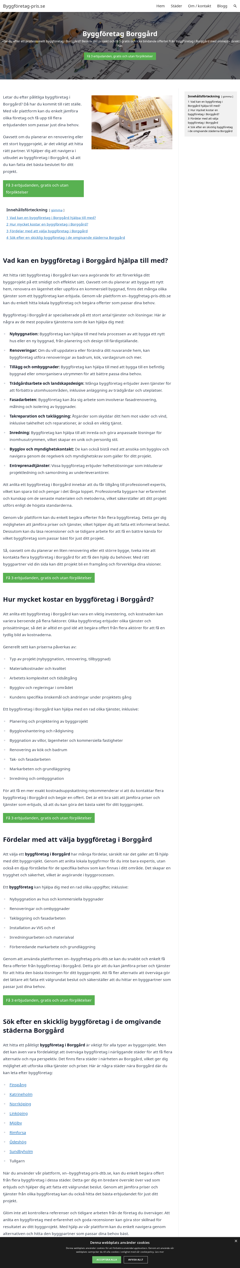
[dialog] (120, 1252)
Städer (176, 5)
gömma (56, 210)
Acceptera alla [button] (107, 1259)
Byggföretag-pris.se (24, 6)
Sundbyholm (21, 1151)
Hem (160, 5)
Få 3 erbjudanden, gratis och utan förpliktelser (120, 56)
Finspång (18, 1084)
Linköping (19, 1113)
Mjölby (16, 1122)
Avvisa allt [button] (135, 1259)
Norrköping (20, 1103)
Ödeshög (18, 1141)
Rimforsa (18, 1132)
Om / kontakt (199, 5)
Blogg (222, 5)
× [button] (235, 1241)
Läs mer (159, 1251)
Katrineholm (21, 1094)
